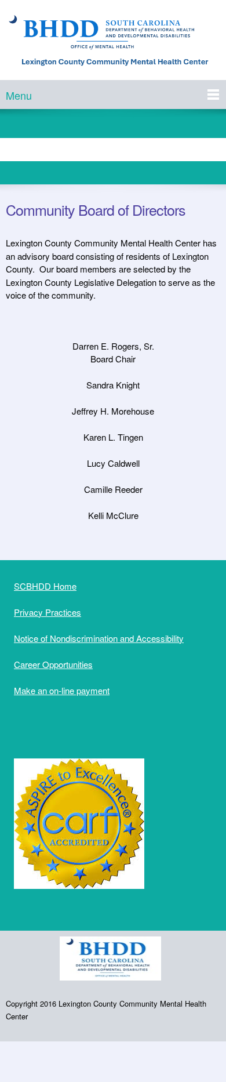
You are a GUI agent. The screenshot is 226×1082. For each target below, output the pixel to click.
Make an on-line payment (62, 690)
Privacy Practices (47, 612)
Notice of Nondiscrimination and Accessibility (99, 638)
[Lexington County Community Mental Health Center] (113, 43)
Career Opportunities (53, 664)
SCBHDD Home (45, 586)
